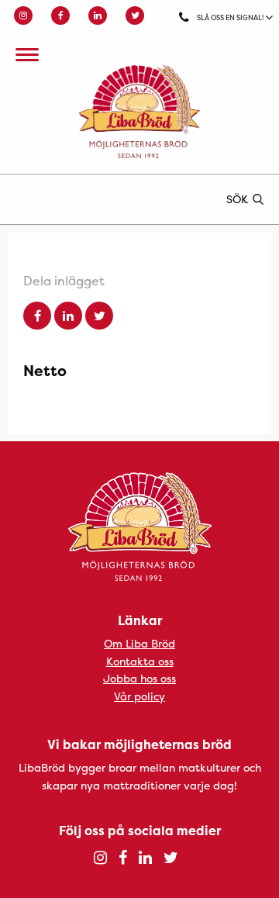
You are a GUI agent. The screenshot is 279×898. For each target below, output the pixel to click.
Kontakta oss (140, 661)
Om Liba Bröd (139, 643)
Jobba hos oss (139, 678)
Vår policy (139, 696)
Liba (140, 111)
